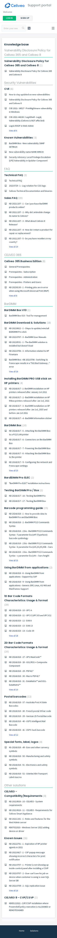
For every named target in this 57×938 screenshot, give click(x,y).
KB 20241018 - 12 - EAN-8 (20, 620)
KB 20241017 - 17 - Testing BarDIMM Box (27, 501)
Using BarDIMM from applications (27, 567)
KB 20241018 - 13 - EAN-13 (21, 625)
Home (21, 930)
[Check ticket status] (29, 28)
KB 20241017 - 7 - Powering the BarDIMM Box (29, 448)
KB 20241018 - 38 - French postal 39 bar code (30, 711)
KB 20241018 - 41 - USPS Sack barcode (27, 729)
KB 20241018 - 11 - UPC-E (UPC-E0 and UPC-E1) (30, 615)
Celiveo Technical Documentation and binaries (30, 191)
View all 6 (13, 130)
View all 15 (13, 560)
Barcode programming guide (25, 508)
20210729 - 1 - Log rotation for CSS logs (27, 185)
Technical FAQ (15, 175)
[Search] (23, 28)
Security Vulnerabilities (20, 83)
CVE (8, 89)
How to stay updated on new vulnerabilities (29, 94)
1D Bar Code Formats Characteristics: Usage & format (26, 600)
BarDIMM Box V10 (17, 310)
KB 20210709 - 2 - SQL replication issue (27, 885)
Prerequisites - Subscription (22, 271)
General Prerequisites (19, 266)
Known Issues (15, 838)
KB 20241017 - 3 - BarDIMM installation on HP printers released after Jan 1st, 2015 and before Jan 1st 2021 (29, 409)
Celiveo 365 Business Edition (24, 261)
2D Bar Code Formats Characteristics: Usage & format (26, 647)
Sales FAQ (13, 198)
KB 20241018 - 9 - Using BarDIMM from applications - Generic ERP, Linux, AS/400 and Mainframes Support (30, 585)
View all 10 (13, 470)
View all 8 (13, 295)
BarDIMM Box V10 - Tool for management (28, 315)
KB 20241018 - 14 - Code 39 (21, 630)
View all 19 (13, 246)
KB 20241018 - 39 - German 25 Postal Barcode (30, 716)
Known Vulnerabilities (20, 137)
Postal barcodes (17, 696)
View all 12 (13, 735)
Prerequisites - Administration (23, 277)
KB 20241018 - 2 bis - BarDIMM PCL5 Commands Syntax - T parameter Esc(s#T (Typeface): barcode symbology (31, 535)
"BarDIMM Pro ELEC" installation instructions (29, 483)
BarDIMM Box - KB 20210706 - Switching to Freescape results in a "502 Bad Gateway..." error (29, 363)
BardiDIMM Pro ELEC (18, 477)
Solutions (34, 930)
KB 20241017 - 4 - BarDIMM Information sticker (30, 418)
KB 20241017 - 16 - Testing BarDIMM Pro (27, 495)
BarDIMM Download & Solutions (27, 323)
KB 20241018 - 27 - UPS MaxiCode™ (25, 657)
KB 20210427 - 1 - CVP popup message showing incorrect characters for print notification (27, 856)
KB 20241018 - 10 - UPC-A (20, 610)
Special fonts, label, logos (22, 742)
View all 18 (13, 371)
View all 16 (13, 890)
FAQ (7, 169)
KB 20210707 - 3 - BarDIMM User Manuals (27, 337)
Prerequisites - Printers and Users (25, 282)
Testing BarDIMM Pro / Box (23, 490)
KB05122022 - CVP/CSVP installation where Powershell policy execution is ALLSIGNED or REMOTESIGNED (30, 907)
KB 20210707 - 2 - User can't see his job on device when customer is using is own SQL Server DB (29, 877)
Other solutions (15, 785)
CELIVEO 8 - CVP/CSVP (20, 897)
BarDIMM (10, 304)
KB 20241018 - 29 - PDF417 (21, 671)
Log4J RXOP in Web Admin (21, 125)
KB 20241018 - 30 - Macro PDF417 (24, 676)
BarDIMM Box (15, 425)
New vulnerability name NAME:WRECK (26, 151)
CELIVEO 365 (12, 255)
